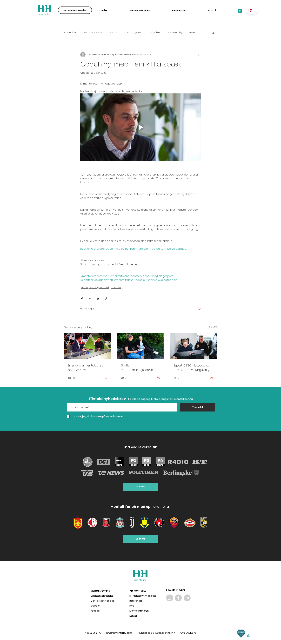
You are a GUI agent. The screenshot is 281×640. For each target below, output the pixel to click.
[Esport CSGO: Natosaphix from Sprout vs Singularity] (193, 346)
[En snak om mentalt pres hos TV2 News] (87, 346)
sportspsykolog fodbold (95, 287)
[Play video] (140, 127)
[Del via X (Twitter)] (89, 298)
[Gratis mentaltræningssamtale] (140, 346)
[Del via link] (105, 298)
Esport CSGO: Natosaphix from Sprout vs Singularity (191, 367)
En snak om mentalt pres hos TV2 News (85, 367)
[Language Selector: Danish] (252, 10)
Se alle (213, 326)
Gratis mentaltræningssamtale (138, 367)
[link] (239, 10)
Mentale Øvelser (93, 32)
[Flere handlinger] (199, 55)
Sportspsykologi (133, 32)
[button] (212, 32)
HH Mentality (175, 32)
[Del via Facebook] (81, 298)
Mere (192, 32)
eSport (114, 32)
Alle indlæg (70, 32)
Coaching (155, 32)
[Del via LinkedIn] (97, 298)
